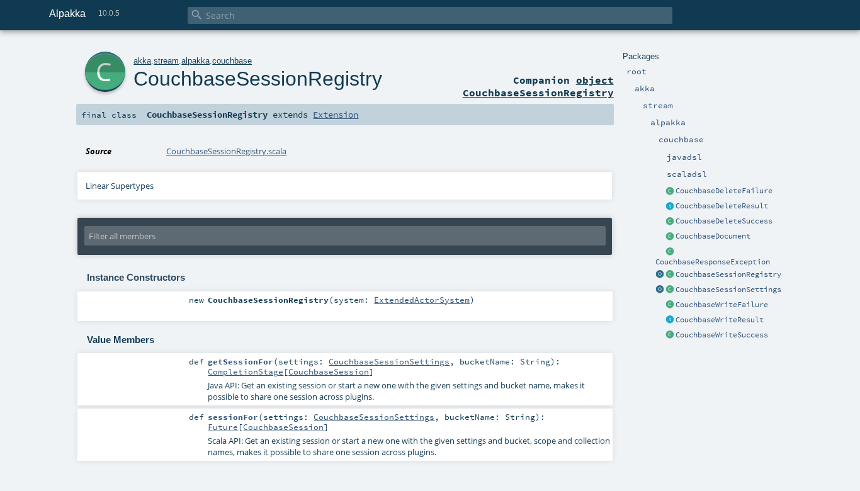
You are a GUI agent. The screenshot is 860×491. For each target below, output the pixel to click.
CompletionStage (245, 371)
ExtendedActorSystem (422, 300)
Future (223, 427)
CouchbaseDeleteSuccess (724, 221)
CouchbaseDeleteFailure (724, 190)
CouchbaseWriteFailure (722, 304)
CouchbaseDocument (713, 236)
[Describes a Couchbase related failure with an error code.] (670, 252)
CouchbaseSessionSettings (728, 289)
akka (142, 60)
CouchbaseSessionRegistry (728, 274)
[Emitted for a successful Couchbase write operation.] (670, 222)
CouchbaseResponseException (712, 261)
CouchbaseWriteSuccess (722, 334)
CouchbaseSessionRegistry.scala (226, 151)
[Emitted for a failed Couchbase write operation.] (670, 191)
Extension (335, 114)
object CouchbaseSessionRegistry (538, 86)
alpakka (195, 60)
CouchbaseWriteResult (720, 319)
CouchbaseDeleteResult (722, 205)
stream (166, 60)
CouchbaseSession (328, 371)
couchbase (232, 60)
